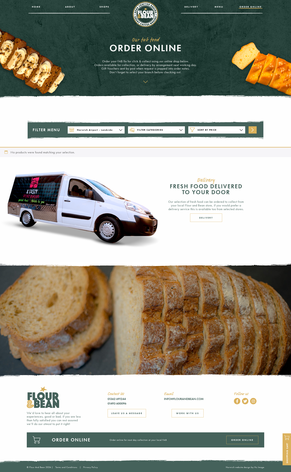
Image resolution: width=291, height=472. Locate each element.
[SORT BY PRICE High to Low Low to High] (216, 130)
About (70, 6)
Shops (104, 6)
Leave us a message (126, 413)
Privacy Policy (90, 467)
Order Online (250, 6)
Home (36, 6)
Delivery (191, 6)
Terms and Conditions (66, 467)
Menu (219, 6)
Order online (242, 439)
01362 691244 (117, 399)
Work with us (187, 413)
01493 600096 (117, 403)
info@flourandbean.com (184, 399)
